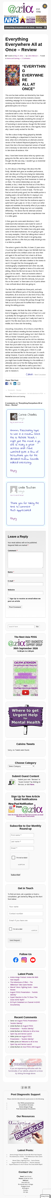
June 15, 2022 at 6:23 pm (17, 495)
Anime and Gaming (13, 58)
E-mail (10, 581)
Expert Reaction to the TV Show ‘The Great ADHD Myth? (26, 1164)
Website (11, 590)
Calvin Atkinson (33, 56)
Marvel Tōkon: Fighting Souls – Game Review (26, 1160)
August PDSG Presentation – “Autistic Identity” (26, 1162)
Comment (13, 551)
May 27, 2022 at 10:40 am (16, 422)
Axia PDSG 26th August (31, 1047)
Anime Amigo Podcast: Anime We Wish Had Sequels (26, 1154)
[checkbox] (44, 6)
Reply (13, 471)
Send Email (27, 1176)
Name (10, 572)
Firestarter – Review (14, 390)
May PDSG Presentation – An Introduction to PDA (26, 393)
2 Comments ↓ (26, 58)
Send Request (15, 940)
